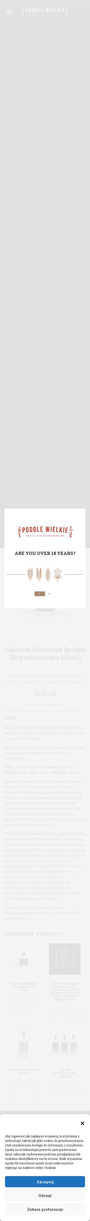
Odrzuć (45, 1195)
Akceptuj (45, 1181)
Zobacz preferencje (45, 1209)
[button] (82, 1123)
